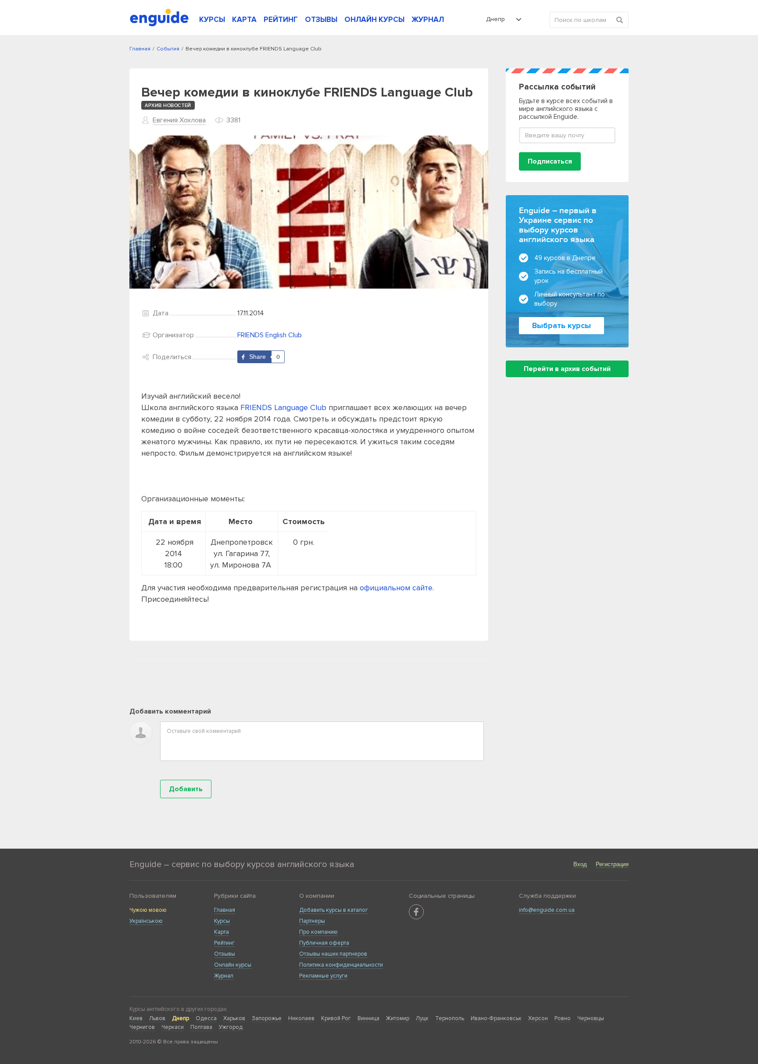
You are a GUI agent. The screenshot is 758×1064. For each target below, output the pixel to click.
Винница (368, 1018)
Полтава (201, 1027)
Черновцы (590, 1018)
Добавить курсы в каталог (333, 910)
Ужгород (231, 1027)
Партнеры (312, 921)
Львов (157, 1018)
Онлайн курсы (232, 964)
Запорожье (267, 1018)
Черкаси (172, 1027)
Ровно (562, 1018)
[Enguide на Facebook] (416, 911)
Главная (224, 910)
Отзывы (224, 953)
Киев (136, 1018)
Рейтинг (224, 942)
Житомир (397, 1018)
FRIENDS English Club (269, 335)
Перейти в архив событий (567, 368)
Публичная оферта (324, 942)
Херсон (538, 1018)
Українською (146, 921)
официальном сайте (396, 588)
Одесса (206, 1018)
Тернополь (449, 1018)
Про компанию (318, 931)
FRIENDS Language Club (283, 407)
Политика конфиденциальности (341, 964)
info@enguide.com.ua (547, 910)
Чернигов (142, 1027)
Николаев (301, 1018)
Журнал (223, 975)
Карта (221, 931)
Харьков (234, 1018)
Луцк (422, 1018)
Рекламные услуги (323, 975)
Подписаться (550, 161)
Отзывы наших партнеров (333, 953)
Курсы (222, 921)
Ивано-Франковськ (496, 1018)
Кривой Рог (336, 1018)
